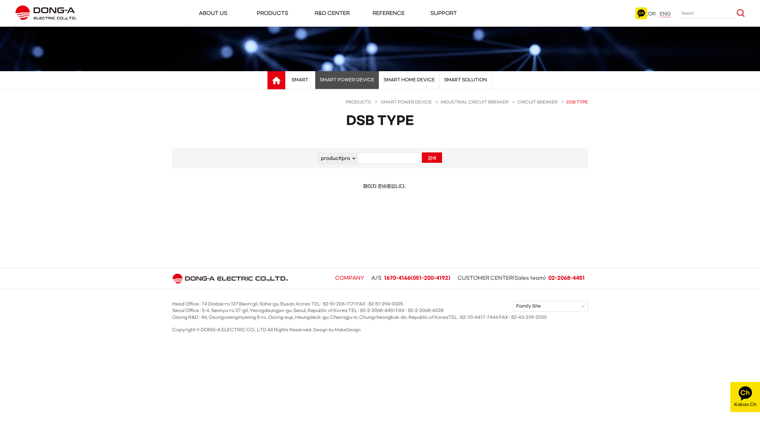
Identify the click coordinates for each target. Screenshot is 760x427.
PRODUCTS (272, 13)
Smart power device (347, 79)
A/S (410, 278)
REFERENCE (389, 13)
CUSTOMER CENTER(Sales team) (521, 278)
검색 (432, 158)
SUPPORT (443, 13)
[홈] (276, 80)
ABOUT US (213, 13)
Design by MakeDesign (337, 330)
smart (300, 79)
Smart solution (465, 79)
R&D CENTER (332, 13)
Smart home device (409, 79)
